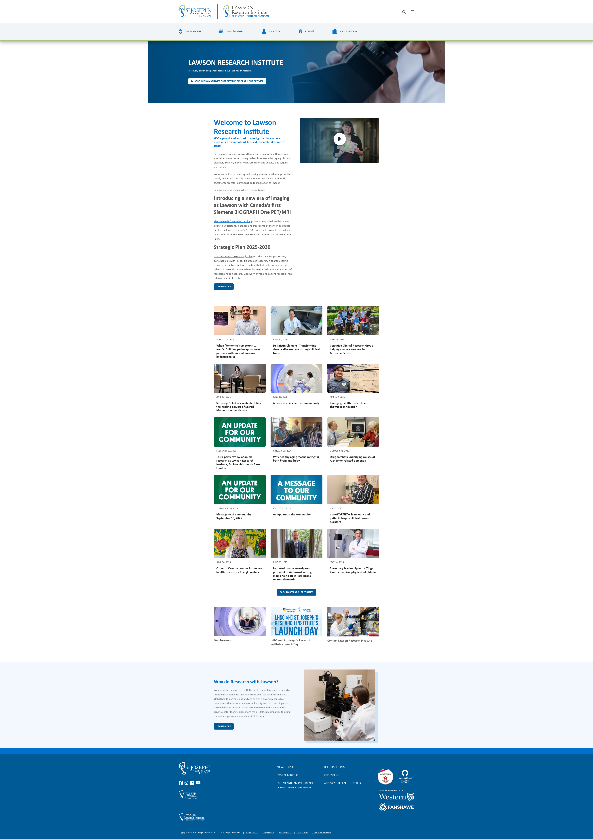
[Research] (214, 817)
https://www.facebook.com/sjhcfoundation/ (181, 806)
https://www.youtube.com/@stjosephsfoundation (198, 806)
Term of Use (268, 833)
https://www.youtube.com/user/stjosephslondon (198, 783)
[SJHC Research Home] (246, 11)
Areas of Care (285, 767)
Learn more (224, 286)
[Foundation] (214, 794)
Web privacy (252, 833)
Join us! (309, 31)
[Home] (195, 11)
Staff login (302, 833)
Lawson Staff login (321, 833)
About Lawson (348, 31)
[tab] (412, 12)
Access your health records (342, 783)
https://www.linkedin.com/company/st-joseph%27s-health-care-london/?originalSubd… (192, 783)
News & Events (234, 31)
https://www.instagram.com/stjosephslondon (187, 783)
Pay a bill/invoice (288, 775)
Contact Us (331, 775)
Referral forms (334, 767)
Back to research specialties (296, 592)
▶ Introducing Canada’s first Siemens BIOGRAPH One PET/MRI (227, 81)
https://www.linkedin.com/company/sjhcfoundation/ (192, 806)
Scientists (274, 31)
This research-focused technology (233, 221)
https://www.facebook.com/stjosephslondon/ (181, 783)
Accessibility (285, 833)
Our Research (193, 31)
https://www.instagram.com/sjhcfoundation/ (187, 806)
